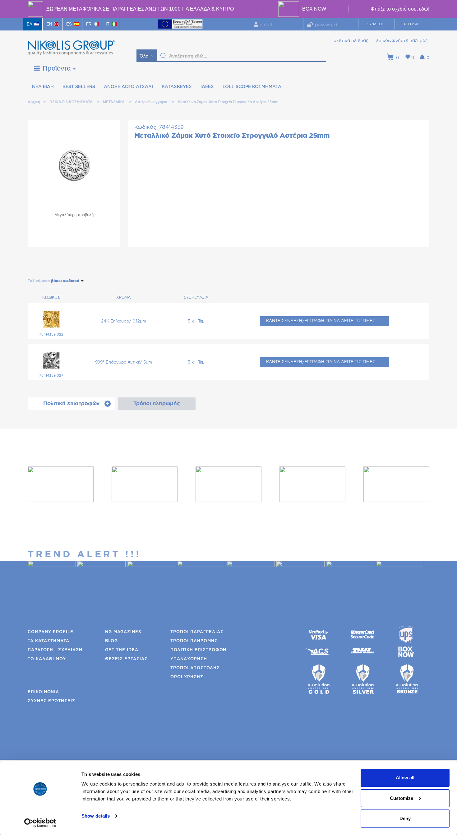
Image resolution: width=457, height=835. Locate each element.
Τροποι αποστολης (195, 668)
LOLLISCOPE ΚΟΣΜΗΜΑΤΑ (252, 87)
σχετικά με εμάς (351, 41)
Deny (405, 818)
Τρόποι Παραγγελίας (197, 632)
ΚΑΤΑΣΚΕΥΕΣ (177, 87)
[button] (163, 56)
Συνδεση (375, 24)
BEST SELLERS (78, 87)
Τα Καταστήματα (48, 641)
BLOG (111, 641)
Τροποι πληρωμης (194, 641)
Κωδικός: (146, 127)
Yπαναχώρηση (188, 659)
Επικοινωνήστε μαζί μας (402, 41)
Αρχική (33, 102)
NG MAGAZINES (123, 632)
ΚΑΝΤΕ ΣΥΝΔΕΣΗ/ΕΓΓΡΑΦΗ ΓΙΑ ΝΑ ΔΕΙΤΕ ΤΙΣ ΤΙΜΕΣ (320, 321)
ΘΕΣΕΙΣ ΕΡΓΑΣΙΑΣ (126, 659)
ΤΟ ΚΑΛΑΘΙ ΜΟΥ (47, 659)
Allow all (405, 777)
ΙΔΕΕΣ (207, 87)
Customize (401, 798)
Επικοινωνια (43, 692)
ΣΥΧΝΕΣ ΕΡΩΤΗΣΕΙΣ (51, 701)
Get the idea (121, 650)
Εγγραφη (412, 24)
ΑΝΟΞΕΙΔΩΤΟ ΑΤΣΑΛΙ (128, 87)
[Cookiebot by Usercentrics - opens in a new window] (40, 823)
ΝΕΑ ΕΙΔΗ (43, 87)
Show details (95, 816)
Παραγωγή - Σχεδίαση (55, 650)
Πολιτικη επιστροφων (198, 650)
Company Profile (50, 632)
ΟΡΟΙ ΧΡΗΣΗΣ (186, 677)
